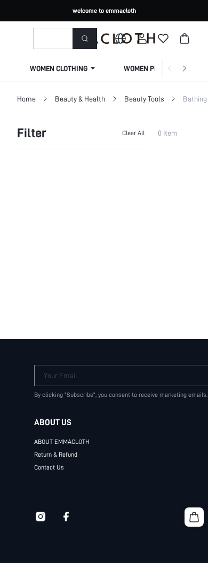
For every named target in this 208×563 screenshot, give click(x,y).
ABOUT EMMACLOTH (62, 441)
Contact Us (49, 467)
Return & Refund (55, 454)
